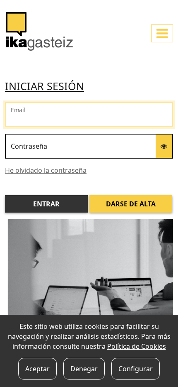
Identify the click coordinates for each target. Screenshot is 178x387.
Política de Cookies (136, 346)
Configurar (135, 368)
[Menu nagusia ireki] (162, 33)
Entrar (46, 203)
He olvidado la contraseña (46, 170)
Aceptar (37, 368)
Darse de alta (131, 203)
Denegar (84, 368)
